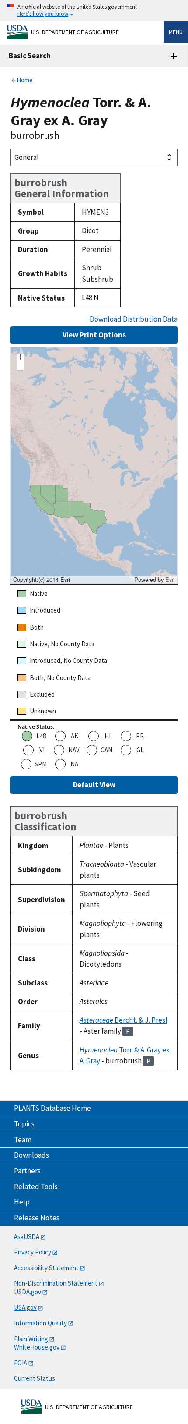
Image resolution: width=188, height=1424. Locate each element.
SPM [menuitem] (41, 764)
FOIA (20, 1363)
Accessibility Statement (46, 1268)
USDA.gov (27, 1292)
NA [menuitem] (74, 764)
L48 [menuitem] (41, 736)
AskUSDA (26, 1237)
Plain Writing (31, 1339)
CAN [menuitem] (106, 750)
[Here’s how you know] (94, 10)
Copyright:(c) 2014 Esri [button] (41, 579)
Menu (176, 32)
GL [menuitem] (140, 750)
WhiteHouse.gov (36, 1347)
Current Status (34, 1378)
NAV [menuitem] (74, 750)
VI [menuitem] (42, 750)
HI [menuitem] (107, 736)
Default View (94, 785)
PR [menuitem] (140, 736)
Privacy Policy (32, 1252)
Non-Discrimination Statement (55, 1283)
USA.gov (25, 1307)
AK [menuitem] (74, 736)
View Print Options (94, 335)
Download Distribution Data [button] (134, 319)
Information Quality (40, 1323)
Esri (170, 579)
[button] (20, 358)
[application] (94, 465)
